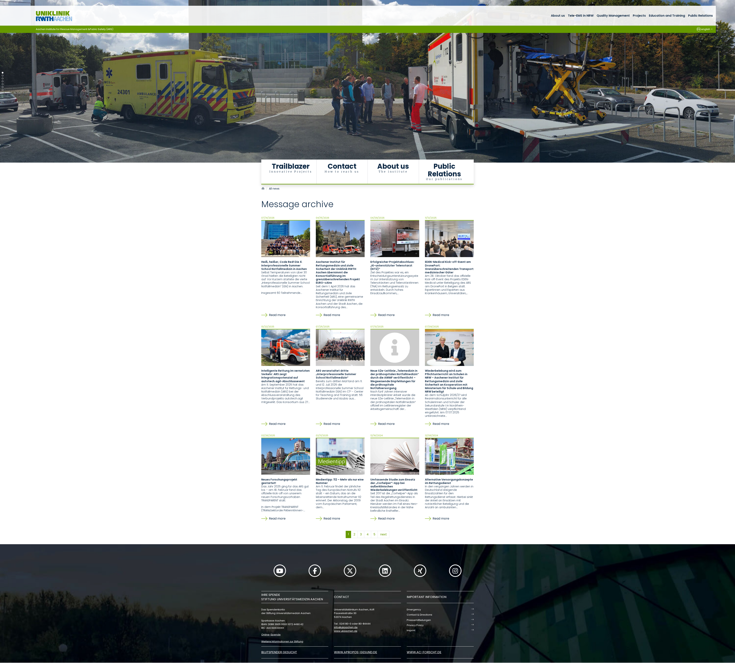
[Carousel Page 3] (2, 78)
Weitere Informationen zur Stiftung (282, 641)
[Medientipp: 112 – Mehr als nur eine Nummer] (340, 456)
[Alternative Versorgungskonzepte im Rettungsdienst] (449, 456)
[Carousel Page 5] (2, 84)
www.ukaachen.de (345, 631)
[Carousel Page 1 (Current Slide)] (2, 73)
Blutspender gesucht (279, 652)
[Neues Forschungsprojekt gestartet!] (285, 456)
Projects (639, 15)
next (383, 534)
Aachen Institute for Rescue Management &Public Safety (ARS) (74, 29)
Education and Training (667, 15)
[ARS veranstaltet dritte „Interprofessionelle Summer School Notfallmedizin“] (340, 347)
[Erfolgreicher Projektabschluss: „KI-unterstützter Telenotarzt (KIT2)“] (394, 238)
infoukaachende (346, 627)
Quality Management (613, 15)
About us (558, 15)
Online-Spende (271, 634)
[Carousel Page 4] (2, 81)
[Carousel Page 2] (2, 76)
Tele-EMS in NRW (581, 15)
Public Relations (700, 15)
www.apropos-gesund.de (355, 652)
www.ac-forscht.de (424, 652)
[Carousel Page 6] (2, 87)
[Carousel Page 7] (2, 90)
